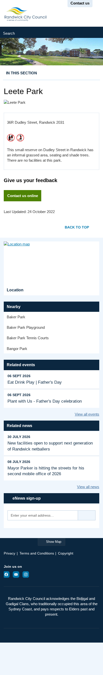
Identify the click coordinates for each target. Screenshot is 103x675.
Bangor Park (17, 348)
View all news (88, 487)
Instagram (27, 574)
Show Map (53, 542)
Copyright (65, 553)
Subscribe (87, 515)
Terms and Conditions (37, 553)
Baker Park (16, 317)
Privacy (9, 553)
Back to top (77, 227)
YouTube (17, 574)
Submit (93, 32)
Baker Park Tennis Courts (28, 338)
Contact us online (22, 196)
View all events (87, 414)
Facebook (7, 574)
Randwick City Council (25, 14)
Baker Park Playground (26, 327)
